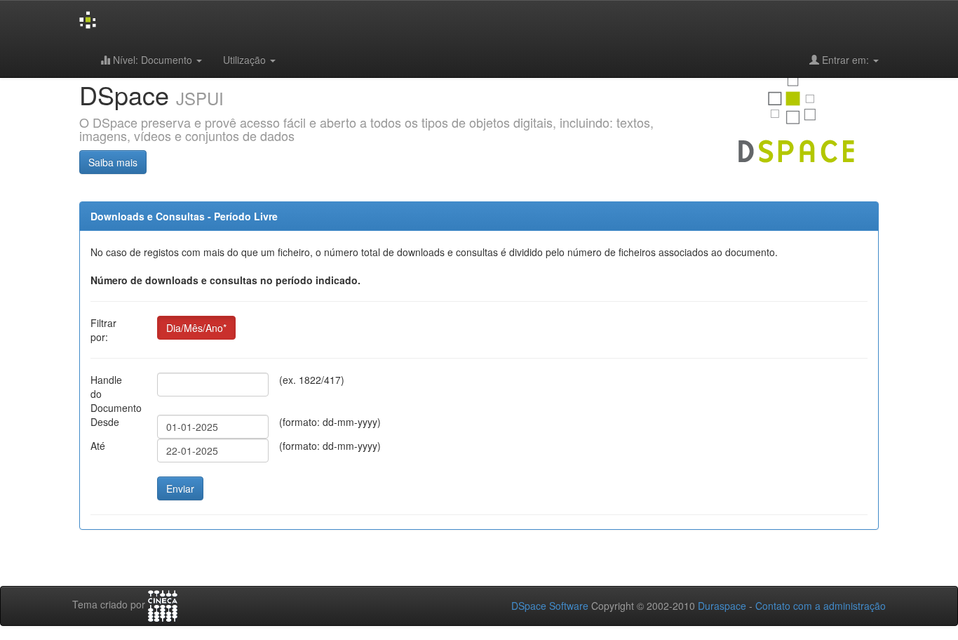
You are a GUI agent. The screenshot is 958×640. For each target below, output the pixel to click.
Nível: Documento (152, 60)
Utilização (246, 60)
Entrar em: (845, 60)
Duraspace (722, 606)
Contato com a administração (820, 606)
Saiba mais (112, 162)
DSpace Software (549, 606)
